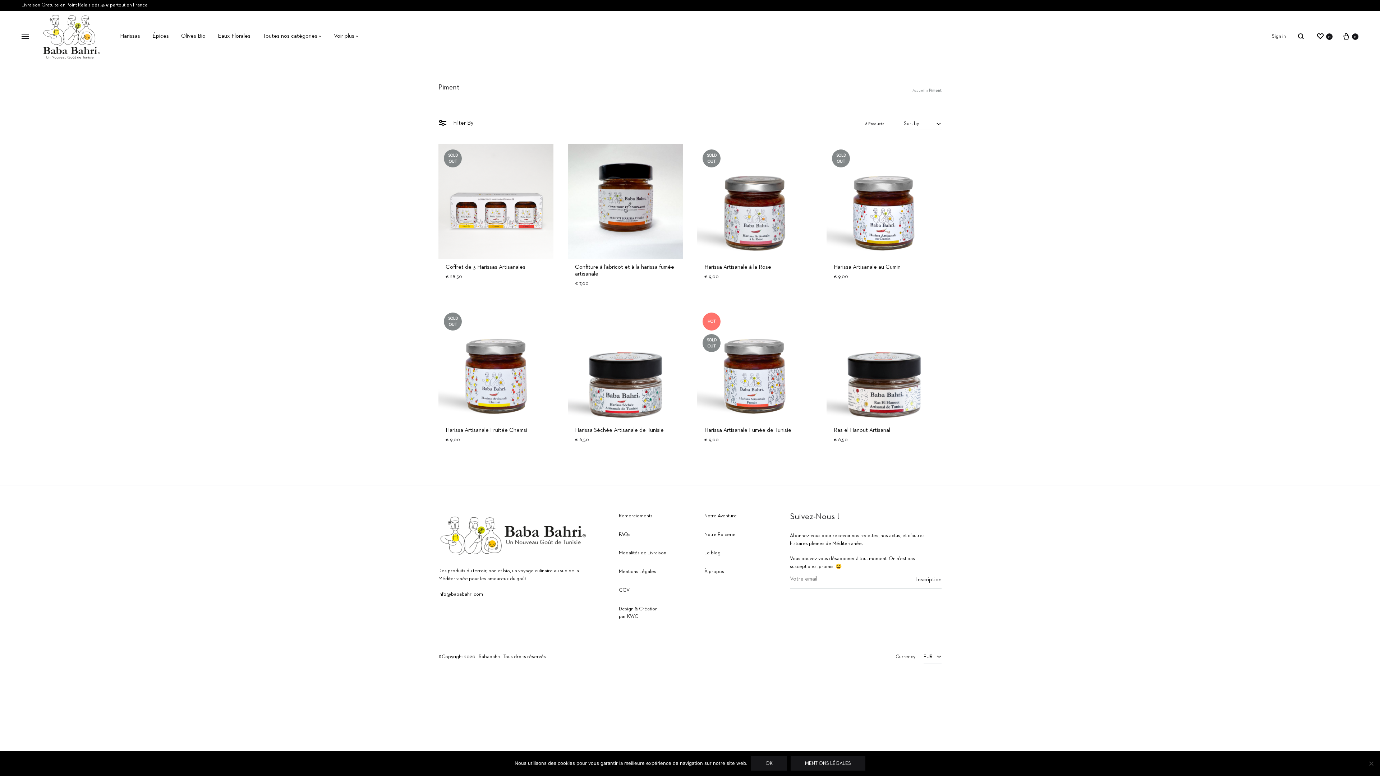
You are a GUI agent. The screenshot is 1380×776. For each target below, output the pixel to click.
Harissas (130, 36)
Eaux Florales (234, 36)
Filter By (462, 123)
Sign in (1279, 36)
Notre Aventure (720, 515)
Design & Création (638, 608)
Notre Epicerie (720, 534)
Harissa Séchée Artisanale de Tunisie (619, 430)
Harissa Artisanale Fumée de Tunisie (747, 430)
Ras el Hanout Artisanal (862, 430)
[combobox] (923, 123)
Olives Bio (193, 36)
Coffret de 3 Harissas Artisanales (485, 267)
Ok (769, 763)
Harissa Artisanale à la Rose (737, 267)
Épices (160, 36)
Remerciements (636, 515)
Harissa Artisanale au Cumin (867, 267)
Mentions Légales (637, 571)
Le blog (712, 552)
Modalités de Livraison (642, 552)
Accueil (918, 90)
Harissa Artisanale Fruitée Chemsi (486, 430)
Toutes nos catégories (290, 36)
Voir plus (344, 36)
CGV (624, 590)
